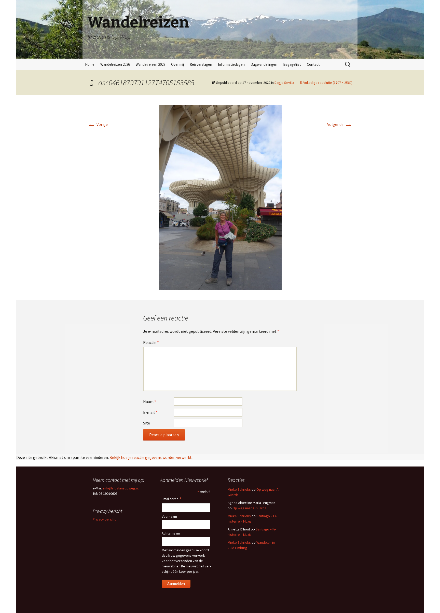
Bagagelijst (292, 64)
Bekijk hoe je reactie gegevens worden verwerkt (150, 457)
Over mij (177, 64)
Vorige (98, 124)
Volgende (339, 124)
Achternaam (171, 533)
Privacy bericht (104, 519)
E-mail (150, 412)
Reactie (151, 342)
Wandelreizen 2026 (115, 64)
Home (89, 64)
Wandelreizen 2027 (150, 64)
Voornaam (169, 516)
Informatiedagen (231, 64)
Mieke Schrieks (239, 489)
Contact (313, 64)
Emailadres (172, 499)
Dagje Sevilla (284, 82)
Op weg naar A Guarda (249, 508)
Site (146, 422)
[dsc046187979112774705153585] (220, 196)
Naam (149, 401)
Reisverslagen (201, 64)
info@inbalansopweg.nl (121, 488)
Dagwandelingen (264, 64)
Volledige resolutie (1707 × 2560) (327, 82)
